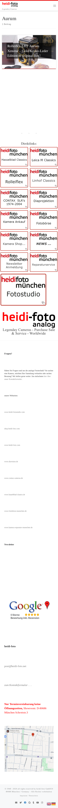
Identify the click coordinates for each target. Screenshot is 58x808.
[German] (53, 803)
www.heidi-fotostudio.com (14, 412)
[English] (49, 803)
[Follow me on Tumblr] (33, 802)
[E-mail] (16, 802)
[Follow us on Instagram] (42, 802)
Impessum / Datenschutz (29, 795)
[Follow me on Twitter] (21, 802)
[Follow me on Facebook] (25, 802)
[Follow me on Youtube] (37, 802)
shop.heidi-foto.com (12, 429)
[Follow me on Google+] (29, 802)
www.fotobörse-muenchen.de (15, 511)
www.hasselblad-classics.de (14, 495)
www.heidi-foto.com (12, 445)
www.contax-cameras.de (13, 478)
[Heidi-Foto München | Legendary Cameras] (10, 4)
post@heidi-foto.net (15, 666)
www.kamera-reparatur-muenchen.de (18, 527)
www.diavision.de (11, 462)
